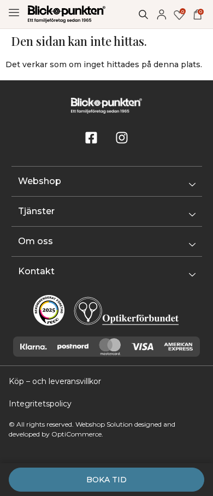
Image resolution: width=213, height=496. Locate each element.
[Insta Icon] (122, 138)
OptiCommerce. (77, 434)
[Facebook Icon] (91, 138)
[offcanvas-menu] (14, 13)
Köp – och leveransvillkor (55, 381)
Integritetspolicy (40, 404)
